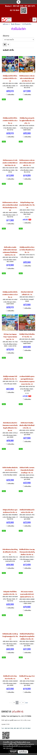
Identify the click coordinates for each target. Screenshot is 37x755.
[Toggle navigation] (34, 20)
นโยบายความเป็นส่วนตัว (24, 746)
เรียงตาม (6, 35)
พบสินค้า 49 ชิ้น (8, 50)
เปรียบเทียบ (11, 95)
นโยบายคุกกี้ (9, 748)
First (10, 702)
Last (26, 702)
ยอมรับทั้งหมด (23, 752)
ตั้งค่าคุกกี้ (13, 752)
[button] (30, 20)
